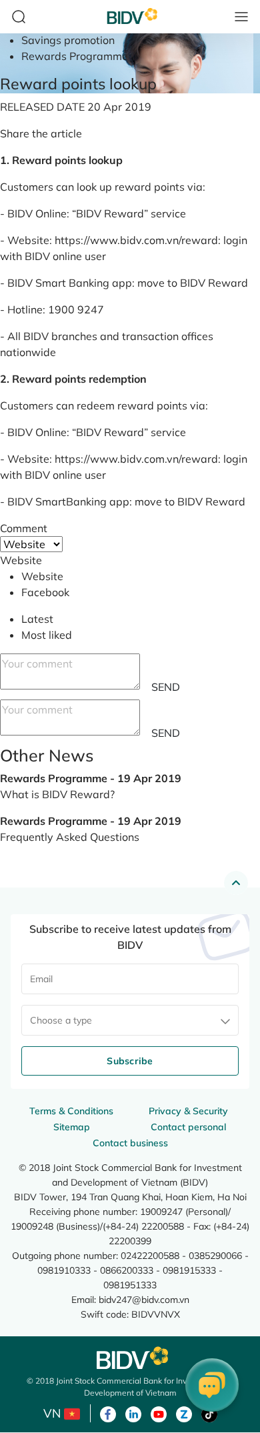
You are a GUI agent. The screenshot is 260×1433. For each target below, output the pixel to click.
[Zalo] (184, 1413)
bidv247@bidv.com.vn (144, 1299)
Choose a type (61, 1020)
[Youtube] (159, 1413)
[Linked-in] (133, 1413)
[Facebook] (108, 1413)
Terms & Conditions (71, 1111)
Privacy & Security (188, 1111)
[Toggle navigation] (241, 17)
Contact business (130, 1143)
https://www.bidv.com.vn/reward (136, 240)
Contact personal (188, 1127)
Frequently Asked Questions (69, 837)
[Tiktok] (209, 1413)
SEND (165, 686)
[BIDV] (130, 1358)
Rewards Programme (74, 56)
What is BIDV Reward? (57, 794)
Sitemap (71, 1127)
